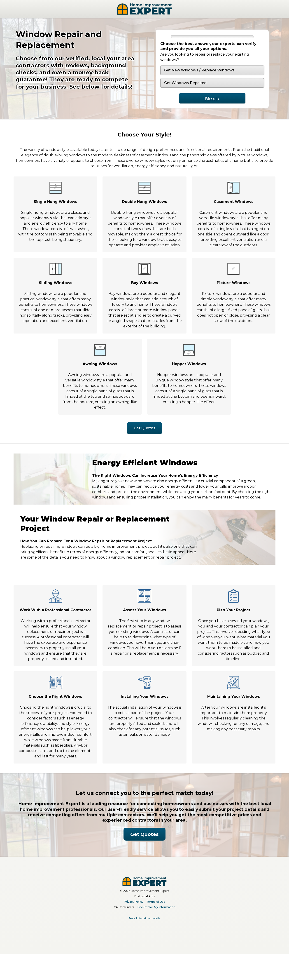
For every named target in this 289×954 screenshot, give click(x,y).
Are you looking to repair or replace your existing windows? (204, 57)
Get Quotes (144, 428)
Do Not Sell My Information (156, 907)
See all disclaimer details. (144, 918)
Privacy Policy (133, 901)
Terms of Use (155, 901)
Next (212, 98)
